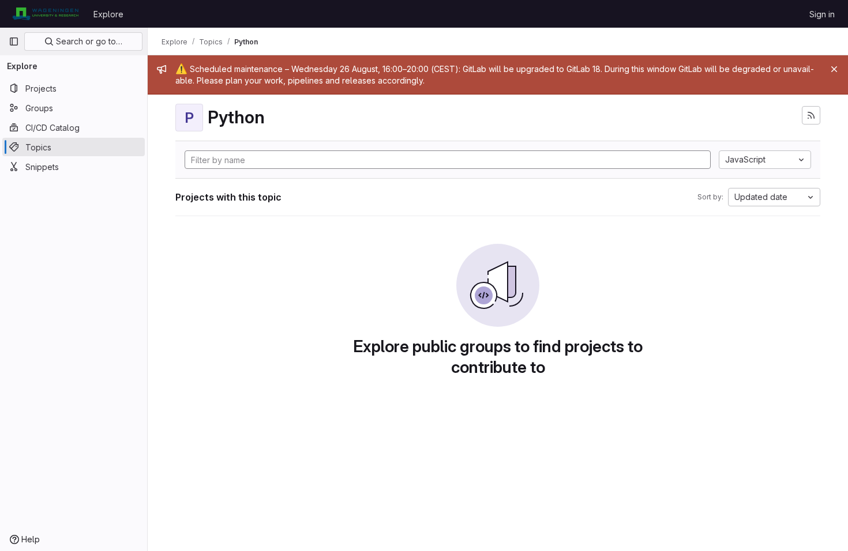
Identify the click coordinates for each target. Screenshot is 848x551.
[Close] (834, 69)
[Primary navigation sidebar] (14, 41)
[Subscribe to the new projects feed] (811, 115)
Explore (108, 14)
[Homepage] (45, 14)
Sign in (822, 14)
